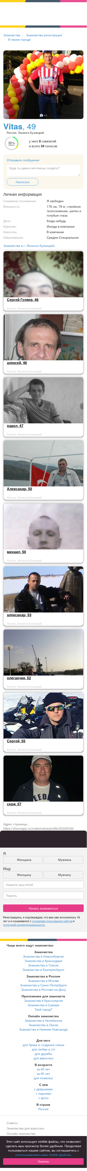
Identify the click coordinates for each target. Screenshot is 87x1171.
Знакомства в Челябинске (43, 1020)
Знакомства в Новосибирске (43, 956)
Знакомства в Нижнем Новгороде (43, 1029)
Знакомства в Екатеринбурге (43, 969)
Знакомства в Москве (43, 980)
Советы (12, 1123)
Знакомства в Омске (43, 1025)
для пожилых (43, 1078)
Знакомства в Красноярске (43, 1000)
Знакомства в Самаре (43, 1005)
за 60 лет (43, 1073)
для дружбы (43, 1053)
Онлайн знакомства (21, 1133)
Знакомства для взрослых (25, 1128)
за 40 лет (43, 1069)
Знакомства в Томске (43, 965)
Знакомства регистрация (44, 35)
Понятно (43, 1161)
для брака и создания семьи (43, 1044)
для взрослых (43, 1058)
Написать (23, 182)
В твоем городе (19, 39)
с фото (43, 1098)
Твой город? (43, 1009)
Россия (43, 1109)
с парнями (43, 1093)
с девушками (43, 1089)
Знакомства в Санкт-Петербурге (43, 985)
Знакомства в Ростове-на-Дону (43, 989)
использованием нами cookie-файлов (43, 1154)
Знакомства (11, 35)
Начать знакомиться (43, 908)
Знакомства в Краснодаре (43, 960)
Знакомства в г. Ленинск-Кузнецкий (29, 245)
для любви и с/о (43, 1049)
